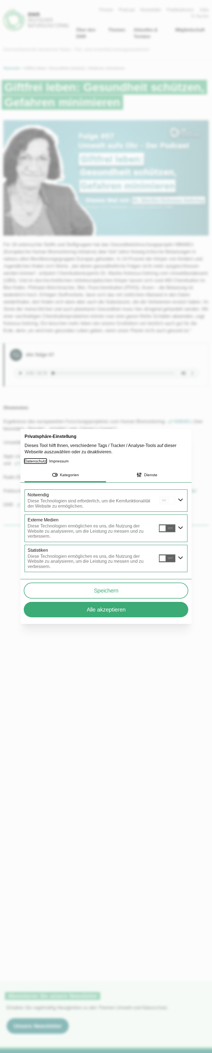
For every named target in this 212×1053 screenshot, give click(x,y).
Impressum (60, 461)
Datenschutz (36, 461)
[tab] (65, 475)
